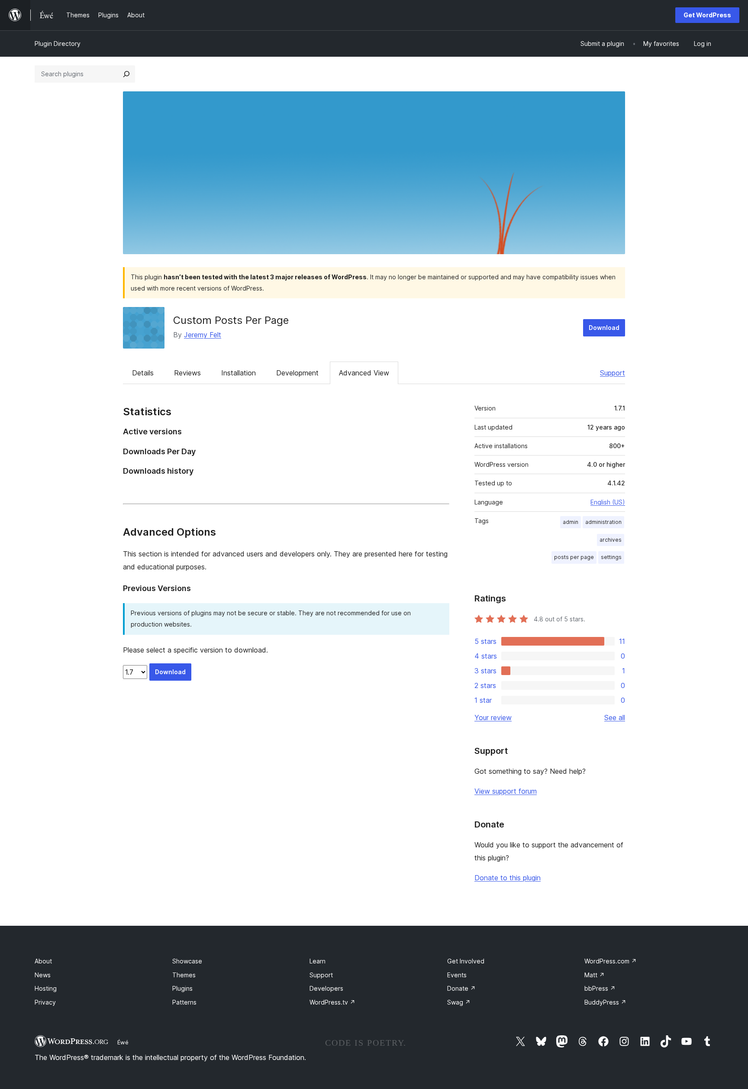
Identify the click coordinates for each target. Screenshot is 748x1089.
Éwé (123, 1042)
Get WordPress (707, 15)
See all (614, 717)
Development (297, 372)
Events (457, 975)
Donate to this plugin (507, 877)
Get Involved (465, 961)
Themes (184, 975)
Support (612, 372)
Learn (318, 961)
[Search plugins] (126, 74)
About (43, 961)
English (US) (607, 502)
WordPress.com (610, 961)
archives (611, 539)
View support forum (505, 791)
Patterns (184, 1002)
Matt (594, 975)
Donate (461, 988)
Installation (238, 372)
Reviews (187, 372)
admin (570, 522)
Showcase (187, 961)
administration (603, 522)
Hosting (46, 988)
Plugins (182, 988)
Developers (326, 988)
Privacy (45, 1002)
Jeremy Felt (202, 334)
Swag (459, 1002)
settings (611, 557)
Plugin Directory (58, 43)
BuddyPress (605, 1002)
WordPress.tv (332, 1002)
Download (604, 327)
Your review (493, 717)
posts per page (574, 557)
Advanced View (364, 372)
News (43, 975)
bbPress (600, 988)
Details (143, 372)
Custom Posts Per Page (231, 320)
